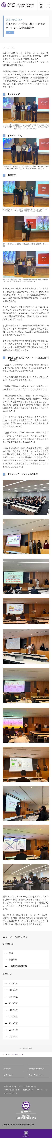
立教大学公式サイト (10, 1090)
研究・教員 (8, 1074)
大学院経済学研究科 (36, 1068)
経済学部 (7, 1068)
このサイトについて (10, 1093)
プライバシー (40, 1090)
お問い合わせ (8, 1086)
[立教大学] (4, 6)
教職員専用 (27, 1090)
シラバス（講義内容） (26, 1086)
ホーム (5, 1054)
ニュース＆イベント (16, 1054)
